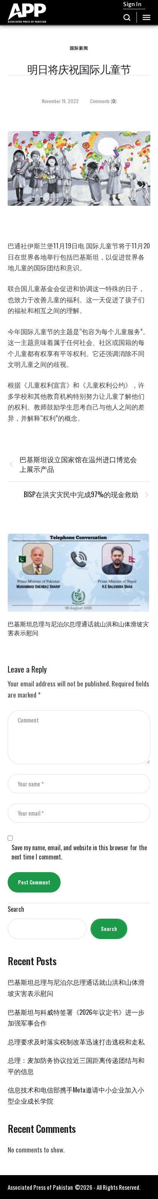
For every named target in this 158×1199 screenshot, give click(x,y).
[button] (127, 17)
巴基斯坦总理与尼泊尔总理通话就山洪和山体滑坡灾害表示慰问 (78, 628)
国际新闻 (79, 48)
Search (16, 909)
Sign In (132, 4)
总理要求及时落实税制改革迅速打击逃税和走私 (76, 1041)
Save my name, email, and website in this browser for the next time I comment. (79, 852)
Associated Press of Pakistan (40, 1187)
